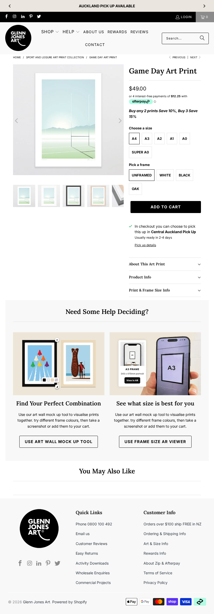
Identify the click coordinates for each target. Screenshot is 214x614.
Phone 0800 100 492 (94, 524)
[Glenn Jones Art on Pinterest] (30, 17)
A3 (147, 138)
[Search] (202, 38)
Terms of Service (158, 573)
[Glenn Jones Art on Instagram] (14, 17)
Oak (135, 189)
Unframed (142, 175)
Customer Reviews (91, 543)
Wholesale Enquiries (93, 573)
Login (186, 17)
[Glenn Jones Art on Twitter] (39, 17)
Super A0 (140, 152)
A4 (134, 138)
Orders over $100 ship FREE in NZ (172, 524)
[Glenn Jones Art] (18, 38)
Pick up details (145, 245)
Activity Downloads (92, 563)
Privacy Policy (156, 582)
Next (194, 57)
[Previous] (10, 6)
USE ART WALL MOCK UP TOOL (58, 441)
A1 (172, 138)
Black (184, 175)
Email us (83, 533)
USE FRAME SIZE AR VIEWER (155, 441)
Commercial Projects (93, 582)
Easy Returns (87, 553)
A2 (159, 138)
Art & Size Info (156, 543)
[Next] (204, 6)
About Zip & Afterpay (162, 563)
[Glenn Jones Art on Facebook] (6, 17)
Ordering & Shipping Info (165, 533)
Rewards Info (155, 553)
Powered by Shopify (69, 602)
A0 (184, 138)
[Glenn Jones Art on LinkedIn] (22, 17)
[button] (50, 32)
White (165, 175)
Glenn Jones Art (36, 602)
